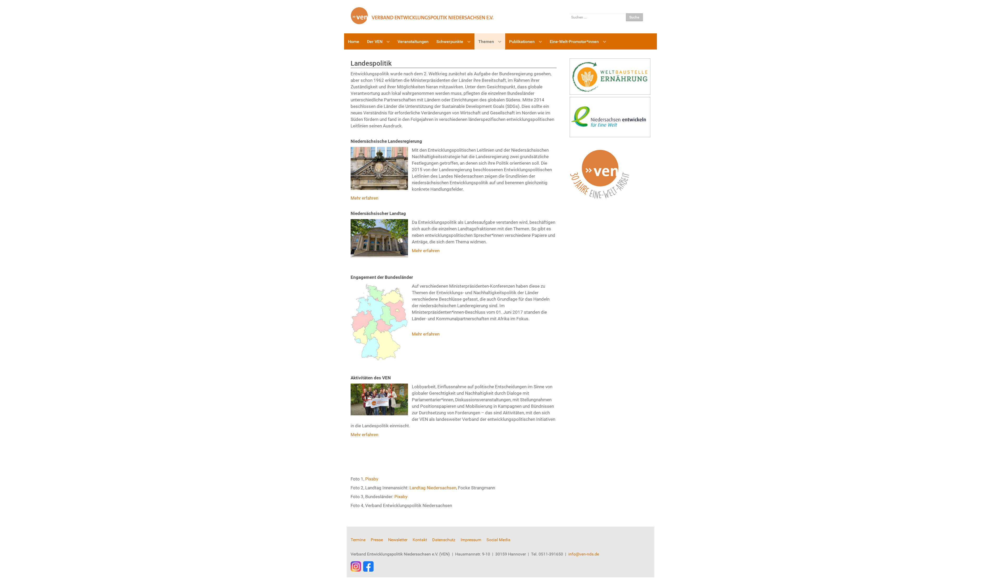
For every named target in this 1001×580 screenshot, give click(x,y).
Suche (634, 17)
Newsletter (397, 539)
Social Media (498, 539)
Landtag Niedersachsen (433, 487)
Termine (358, 539)
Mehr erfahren (364, 198)
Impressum (471, 539)
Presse (377, 539)
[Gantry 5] (422, 15)
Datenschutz (443, 539)
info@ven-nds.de (583, 554)
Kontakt (420, 539)
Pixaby (371, 479)
